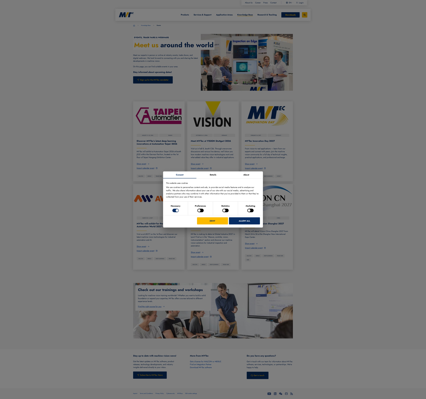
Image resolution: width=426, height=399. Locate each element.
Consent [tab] (180, 174)
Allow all (244, 220)
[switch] (200, 210)
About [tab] (246, 174)
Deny (212, 220)
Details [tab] (213, 174)
